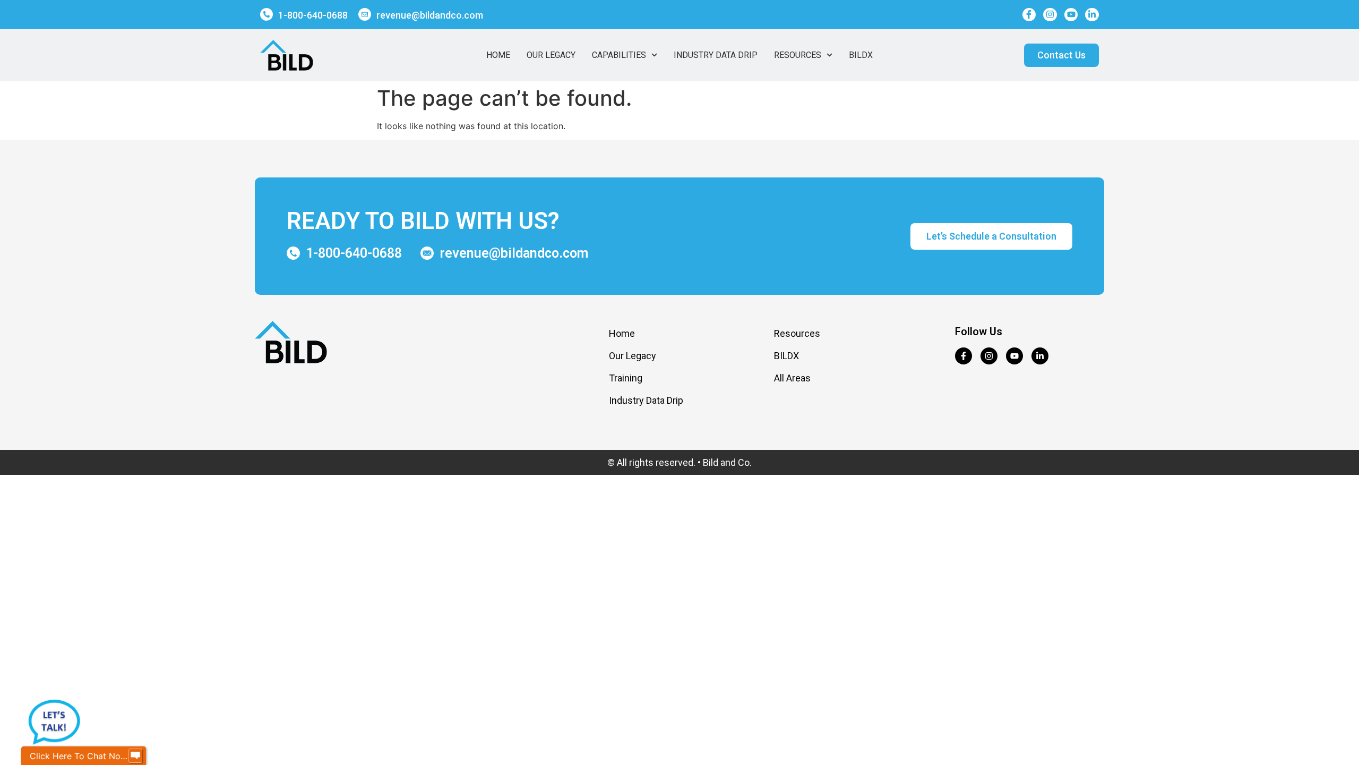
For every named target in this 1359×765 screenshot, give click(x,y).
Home (498, 55)
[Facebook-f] (1029, 15)
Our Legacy (551, 55)
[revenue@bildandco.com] (364, 14)
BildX (861, 55)
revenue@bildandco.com (429, 15)
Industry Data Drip (716, 55)
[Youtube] (1071, 15)
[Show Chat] (135, 756)
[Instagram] (1050, 15)
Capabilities (619, 55)
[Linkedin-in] (1092, 15)
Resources (797, 55)
